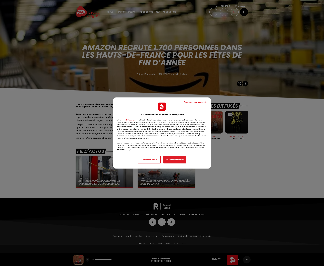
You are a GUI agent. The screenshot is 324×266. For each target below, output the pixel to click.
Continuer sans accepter (196, 102)
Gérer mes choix (149, 159)
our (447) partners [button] (129, 120)
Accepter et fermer (175, 159)
